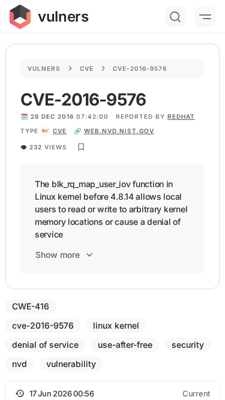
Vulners (44, 68)
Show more (57, 254)
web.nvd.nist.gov (119, 130)
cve (60, 130)
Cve (87, 68)
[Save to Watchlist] (81, 147)
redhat (181, 116)
